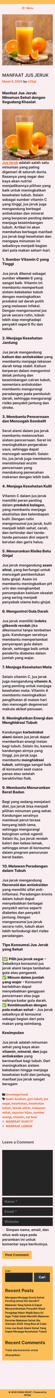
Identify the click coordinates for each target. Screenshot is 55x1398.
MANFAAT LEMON (19, 1126)
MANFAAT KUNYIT (19, 1121)
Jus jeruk (10, 162)
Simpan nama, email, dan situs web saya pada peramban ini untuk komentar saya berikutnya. (25, 1237)
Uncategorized (17, 1094)
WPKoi (27, 1395)
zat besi (31, 1117)
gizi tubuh (34, 1099)
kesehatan (19, 1103)
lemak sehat (21, 1108)
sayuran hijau (22, 1112)
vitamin (18, 1117)
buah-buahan (16, 1099)
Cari (7, 1270)
